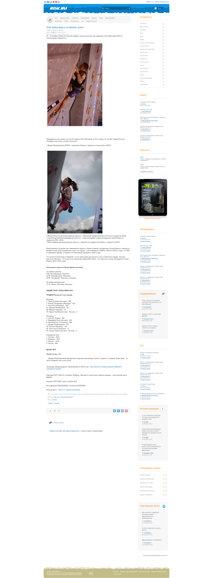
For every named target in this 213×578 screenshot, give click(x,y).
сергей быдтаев (113, 394)
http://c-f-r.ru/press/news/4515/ (69, 390)
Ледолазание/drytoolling (147, 49)
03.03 (141, 157)
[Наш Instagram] (53, 2)
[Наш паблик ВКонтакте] (45, 2)
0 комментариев (145, 241)
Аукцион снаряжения (146, 494)
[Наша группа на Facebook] (48, 2)
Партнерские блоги (150, 506)
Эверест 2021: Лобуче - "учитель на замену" (150, 327)
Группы (94, 18)
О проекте (115, 571)
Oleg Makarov (146, 130)
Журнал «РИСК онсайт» (158, 571)
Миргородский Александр (150, 120)
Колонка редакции (149, 408)
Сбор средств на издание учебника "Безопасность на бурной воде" (151, 302)
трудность (80, 394)
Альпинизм (143, 23)
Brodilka (146, 422)
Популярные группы (150, 468)
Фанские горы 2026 (146, 109)
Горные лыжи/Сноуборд (147, 42)
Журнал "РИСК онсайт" (153, 218)
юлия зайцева (123, 394)
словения (66, 394)
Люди (101, 18)
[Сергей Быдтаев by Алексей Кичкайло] (74, 126)
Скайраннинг (144, 58)
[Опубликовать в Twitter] (122, 411)
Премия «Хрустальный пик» (129, 571)
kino (143, 354)
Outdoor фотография (146, 486)
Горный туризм (144, 46)
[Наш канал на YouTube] (56, 2)
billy (53, 32)
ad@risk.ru (164, 555)
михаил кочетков (103, 394)
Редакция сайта (148, 319)
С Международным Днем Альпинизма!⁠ (152, 393)
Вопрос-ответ (65, 18)
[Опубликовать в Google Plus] (126, 411)
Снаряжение (85, 18)
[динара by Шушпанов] (74, 234)
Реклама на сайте (144, 571)
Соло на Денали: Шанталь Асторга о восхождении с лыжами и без (151, 417)
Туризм (142, 74)
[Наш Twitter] (51, 2)
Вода (141, 36)
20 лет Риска (117, 574)
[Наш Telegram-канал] (59, 2)
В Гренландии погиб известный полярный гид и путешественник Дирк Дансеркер (151, 447)
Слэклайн (143, 30)
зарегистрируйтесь (72, 431)
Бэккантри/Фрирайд (146, 78)
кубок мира (73, 394)
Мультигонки (143, 52)
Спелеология (144, 71)
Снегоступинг (144, 68)
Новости (55, 30)
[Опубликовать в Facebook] (118, 411)
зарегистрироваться (161, 2)
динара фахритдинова (91, 394)
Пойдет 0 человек (53, 403)
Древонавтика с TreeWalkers (152, 540)
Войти (149, 2)
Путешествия (144, 55)
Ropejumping (144, 84)
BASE (141, 81)
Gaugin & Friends (145, 475)
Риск (56, 18)
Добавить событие (147, 171)
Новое (66, 21)
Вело (141, 33)
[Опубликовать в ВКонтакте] (114, 411)
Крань (61, 394)
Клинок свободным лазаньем (149, 352)
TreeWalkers (147, 521)
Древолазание (144, 26)
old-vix (144, 104)
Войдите (52, 431)
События (75, 18)
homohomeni (147, 307)
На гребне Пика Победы (147, 102)
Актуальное (58, 21)
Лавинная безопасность (147, 490)
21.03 (141, 164)
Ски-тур (142, 65)
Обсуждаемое (75, 21)
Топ (82, 21)
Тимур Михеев (146, 111)
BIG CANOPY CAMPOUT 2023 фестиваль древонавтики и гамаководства (150, 515)
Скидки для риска (91, 21)
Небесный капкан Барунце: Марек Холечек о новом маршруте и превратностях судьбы (151, 432)
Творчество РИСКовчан (147, 479)
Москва (61, 30)
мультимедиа (110, 18)
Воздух (142, 39)
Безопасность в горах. (146, 483)
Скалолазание (54, 394)
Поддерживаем (148, 293)
